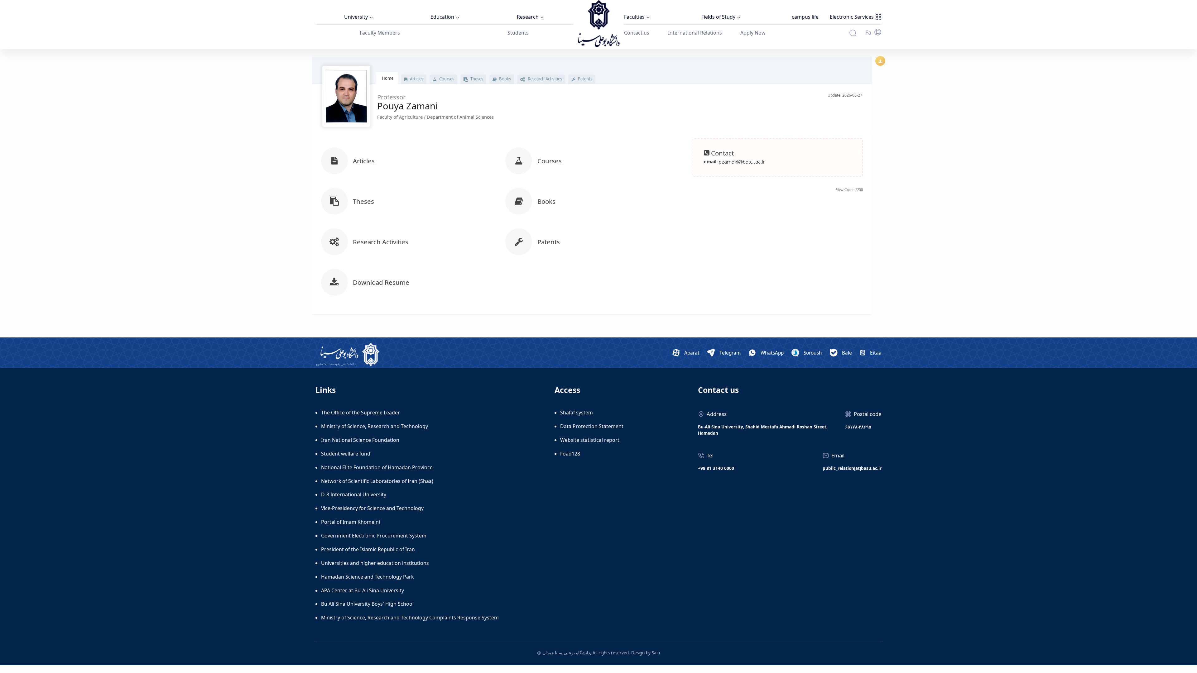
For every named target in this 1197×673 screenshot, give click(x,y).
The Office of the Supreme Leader (360, 412)
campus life (805, 16)
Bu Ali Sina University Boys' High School (367, 603)
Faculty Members (380, 32)
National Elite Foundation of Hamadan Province (377, 467)
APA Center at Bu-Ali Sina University (362, 590)
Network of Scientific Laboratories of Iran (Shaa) (377, 481)
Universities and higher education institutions (375, 563)
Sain (656, 653)
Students (518, 32)
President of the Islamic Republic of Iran (368, 549)
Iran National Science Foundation (360, 440)
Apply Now (752, 32)
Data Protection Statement (591, 426)
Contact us (636, 32)
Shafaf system (576, 412)
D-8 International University (353, 494)
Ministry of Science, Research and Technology (374, 426)
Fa (868, 32)
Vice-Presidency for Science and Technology (372, 508)
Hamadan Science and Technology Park (367, 576)
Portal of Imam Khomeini (350, 521)
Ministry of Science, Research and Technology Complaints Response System (410, 617)
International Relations (695, 32)
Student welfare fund (345, 453)
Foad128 (570, 453)
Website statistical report (589, 440)
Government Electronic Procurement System (373, 535)
